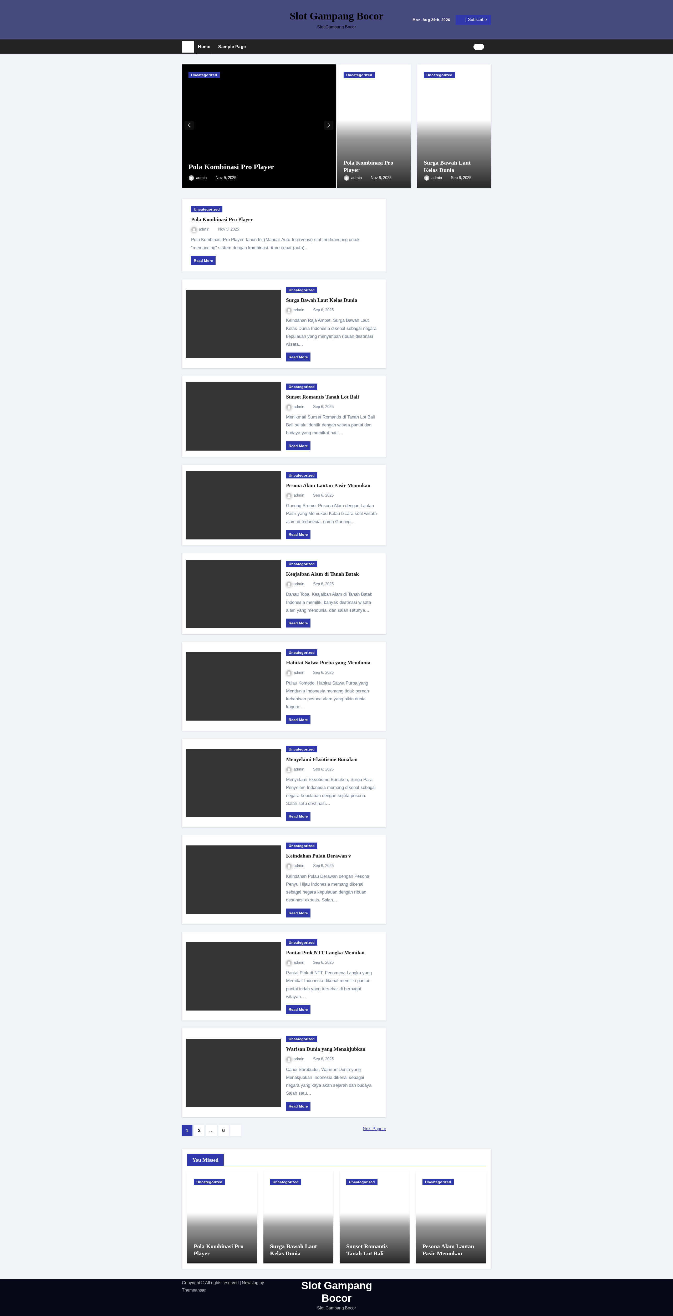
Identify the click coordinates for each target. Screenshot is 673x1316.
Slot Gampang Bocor (337, 16)
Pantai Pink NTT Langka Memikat (325, 952)
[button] (489, 46)
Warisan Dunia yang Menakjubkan (325, 1049)
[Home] (188, 47)
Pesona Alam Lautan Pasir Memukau (328, 485)
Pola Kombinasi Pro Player (231, 167)
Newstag (250, 1283)
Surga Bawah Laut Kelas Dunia (321, 300)
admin (202, 177)
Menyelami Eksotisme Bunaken (322, 759)
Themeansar (193, 1290)
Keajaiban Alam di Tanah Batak (322, 574)
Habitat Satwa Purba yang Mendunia (328, 662)
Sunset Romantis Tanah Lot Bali (322, 397)
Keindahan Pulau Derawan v (318, 856)
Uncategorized (204, 75)
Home (204, 46)
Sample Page (232, 46)
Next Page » (374, 1128)
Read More (203, 260)
